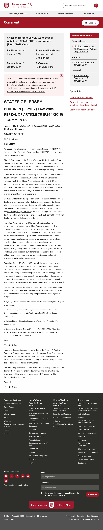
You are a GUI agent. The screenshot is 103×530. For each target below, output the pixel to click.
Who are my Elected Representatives (61, 409)
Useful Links (9, 519)
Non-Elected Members (62, 418)
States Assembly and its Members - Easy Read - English (83, 103)
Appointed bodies (35, 440)
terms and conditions (65, 493)
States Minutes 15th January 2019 (84, 63)
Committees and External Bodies (38, 444)
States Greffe (34, 449)
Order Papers (9, 407)
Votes (6, 411)
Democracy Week (84, 430)
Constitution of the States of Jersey (38, 420)
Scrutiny (7, 433)
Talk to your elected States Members (86, 422)
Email (43, 472)
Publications (8, 430)
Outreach (81, 437)
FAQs (31, 463)
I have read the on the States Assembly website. (62, 494)
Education (82, 440)
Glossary (32, 459)
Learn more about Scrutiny (82, 110)
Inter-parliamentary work (38, 456)
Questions (33, 429)
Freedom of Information (75, 516)
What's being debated (12, 404)
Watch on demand (10, 414)
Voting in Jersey (84, 414)
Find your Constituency (86, 426)
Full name (45, 483)
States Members (65, 14)
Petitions (81, 418)
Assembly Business (18, 14)
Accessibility (31, 516)
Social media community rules (16, 485)
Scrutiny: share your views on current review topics (88, 409)
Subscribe (92, 495)
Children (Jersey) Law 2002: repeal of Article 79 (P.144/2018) (85, 49)
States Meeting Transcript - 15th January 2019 (82, 78)
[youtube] (28, 476)
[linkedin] (23, 476)
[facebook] (17, 476)
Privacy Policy (74, 519)
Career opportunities (86, 459)
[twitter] (12, 476)
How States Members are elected (38, 414)
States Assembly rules (37, 433)
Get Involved (88, 14)
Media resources (84, 456)
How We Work (42, 14)
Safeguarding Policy (90, 519)
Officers (56, 421)
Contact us (82, 463)
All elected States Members (60, 404)
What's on (7, 421)
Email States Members (62, 414)
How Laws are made (36, 436)
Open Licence (92, 516)
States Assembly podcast (88, 452)
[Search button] (96, 6)
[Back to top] (98, 525)
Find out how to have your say (87, 404)
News (6, 418)
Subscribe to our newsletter (84, 444)
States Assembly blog (86, 449)
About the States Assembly (35, 404)
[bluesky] (6, 476)
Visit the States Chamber (81, 98)
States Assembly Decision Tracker (14, 425)
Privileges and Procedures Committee (39, 425)
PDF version (90, 23)
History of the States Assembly (37, 409)
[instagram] (6, 481)
